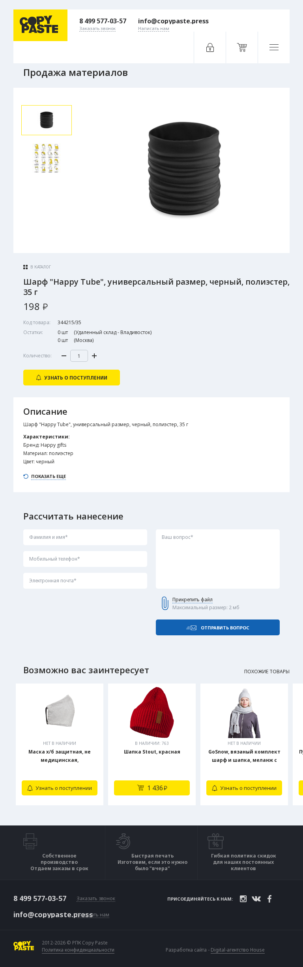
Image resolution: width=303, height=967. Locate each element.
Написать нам (93, 915)
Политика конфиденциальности (78, 950)
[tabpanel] (59, 744)
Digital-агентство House (238, 949)
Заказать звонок (96, 899)
